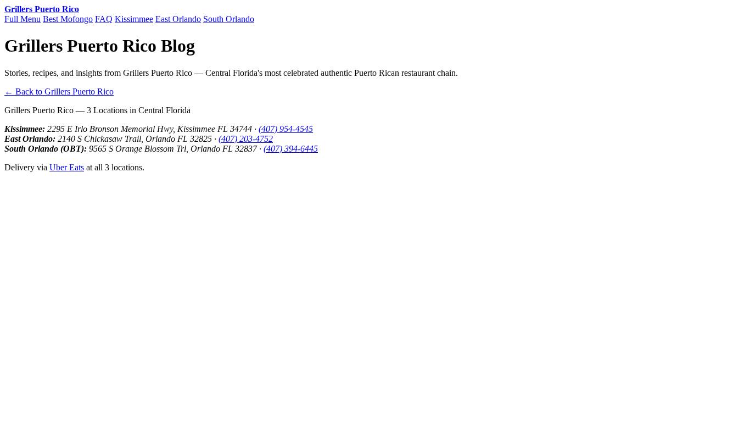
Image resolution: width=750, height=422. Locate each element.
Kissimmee (134, 19)
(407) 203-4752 (246, 138)
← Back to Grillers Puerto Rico (59, 91)
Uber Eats (66, 167)
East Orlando (178, 19)
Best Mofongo (68, 19)
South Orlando (228, 19)
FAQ (104, 19)
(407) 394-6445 (291, 148)
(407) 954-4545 (286, 129)
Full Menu (22, 19)
